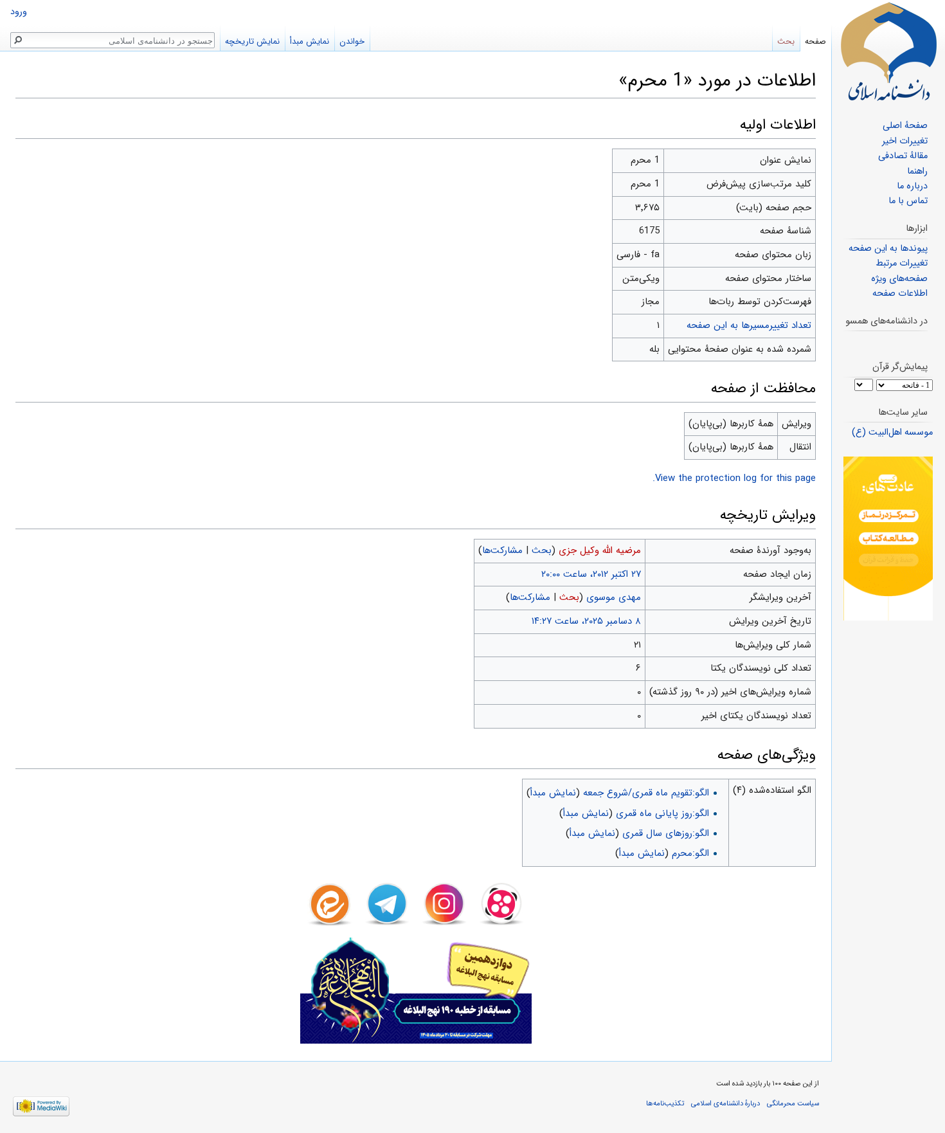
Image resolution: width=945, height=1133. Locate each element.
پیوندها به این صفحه (888, 248)
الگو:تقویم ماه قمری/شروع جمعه (646, 793)
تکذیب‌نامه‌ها (665, 1103)
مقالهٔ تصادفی (903, 156)
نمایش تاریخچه (252, 41)
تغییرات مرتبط (902, 263)
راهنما (917, 171)
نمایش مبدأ (553, 793)
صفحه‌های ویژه (899, 278)
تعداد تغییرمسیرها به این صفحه (749, 325)
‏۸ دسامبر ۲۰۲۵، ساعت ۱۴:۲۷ (586, 621)
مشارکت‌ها (502, 550)
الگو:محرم (690, 853)
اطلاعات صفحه (900, 293)
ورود (18, 12)
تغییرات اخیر (905, 141)
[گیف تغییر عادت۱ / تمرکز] (888, 539)
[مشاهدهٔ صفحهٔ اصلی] (888, 51)
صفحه (815, 41)
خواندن (351, 41)
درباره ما (912, 186)
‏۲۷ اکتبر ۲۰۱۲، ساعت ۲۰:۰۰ (591, 574)
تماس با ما (908, 201)
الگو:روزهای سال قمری (665, 833)
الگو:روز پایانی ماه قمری (662, 813)
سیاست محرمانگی (793, 1103)
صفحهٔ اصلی (905, 125)
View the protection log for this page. (734, 478)
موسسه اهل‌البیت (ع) (892, 432)
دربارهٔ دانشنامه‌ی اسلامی (725, 1103)
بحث (542, 550)
